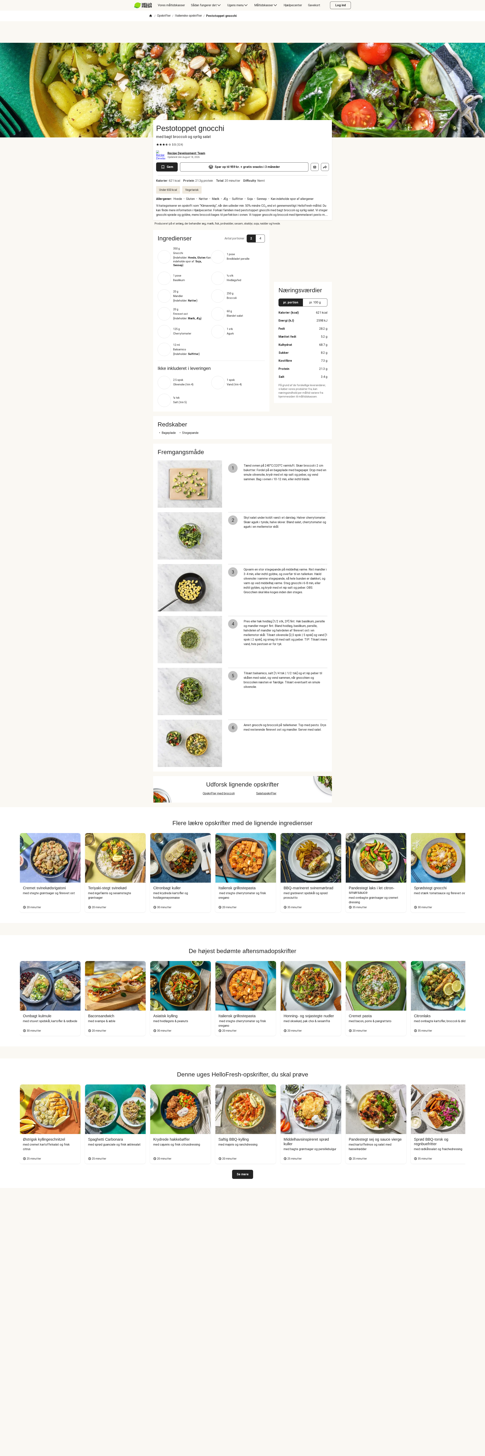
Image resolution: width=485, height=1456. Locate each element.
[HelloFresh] (143, 5)
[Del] (325, 167)
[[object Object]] (315, 167)
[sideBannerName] (303, 253)
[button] (211, 238)
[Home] (150, 16)
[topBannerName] (242, 32)
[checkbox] (157, 144)
